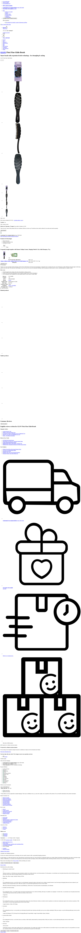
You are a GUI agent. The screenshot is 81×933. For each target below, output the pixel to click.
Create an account (6, 32)
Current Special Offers (7, 821)
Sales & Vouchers (6, 801)
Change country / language (14, 837)
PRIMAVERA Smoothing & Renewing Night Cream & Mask (14, 444)
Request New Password (7, 811)
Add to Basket (3, 230)
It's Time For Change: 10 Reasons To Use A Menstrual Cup (14, 433)
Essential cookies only (8, 862)
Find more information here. (5, 751)
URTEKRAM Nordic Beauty (8, 440)
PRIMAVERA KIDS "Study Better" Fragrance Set (12, 443)
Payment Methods (6, 800)
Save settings (3, 930)
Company (5, 848)
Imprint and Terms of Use (7, 841)
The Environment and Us (7, 820)
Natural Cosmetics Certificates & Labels (10, 819)
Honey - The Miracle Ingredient (9, 435)
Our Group (5, 828)
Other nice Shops (6, 849)
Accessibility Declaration (7, 845)
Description (3, 264)
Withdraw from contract (4, 851)
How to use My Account (7, 805)
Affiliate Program (6, 822)
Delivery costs (8, 13)
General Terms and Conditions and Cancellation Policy (13, 844)
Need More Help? (6, 803)
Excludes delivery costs (18, 220)
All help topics (8, 17)
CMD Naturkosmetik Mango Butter (9, 442)
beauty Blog (5, 817)
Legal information (4, 288)
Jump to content (6, 2)
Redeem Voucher (6, 813)
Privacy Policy (5, 843)
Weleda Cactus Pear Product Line (9, 432)
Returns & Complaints (7, 799)
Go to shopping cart (6, 3)
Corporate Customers (7, 804)
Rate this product (4, 423)
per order (9, 8)
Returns (6, 12)
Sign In (4, 809)
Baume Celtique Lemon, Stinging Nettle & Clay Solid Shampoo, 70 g (14, 261)
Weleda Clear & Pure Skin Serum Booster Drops (12, 449)
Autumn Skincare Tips (7, 431)
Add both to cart (3, 263)
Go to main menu (6, 1)
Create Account (6, 810)
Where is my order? (9, 11)
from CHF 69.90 (13, 7)
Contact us (7, 16)
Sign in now (5, 28)
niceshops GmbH (9, 839)
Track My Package (6, 812)
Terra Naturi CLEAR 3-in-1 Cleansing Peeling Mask (13, 441)
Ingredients (5, 818)
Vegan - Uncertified (12, 285)
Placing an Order (6, 797)
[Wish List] (4, 34)
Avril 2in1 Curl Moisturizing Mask (9, 450)
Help (4, 10)
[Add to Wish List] (0, 231)
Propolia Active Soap (7, 451)
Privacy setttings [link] (6, 846)
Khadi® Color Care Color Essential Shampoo (11, 452)
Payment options (8, 15)
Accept (2, 862)
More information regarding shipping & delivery (9, 236)
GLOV (3, 52)
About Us (5, 826)
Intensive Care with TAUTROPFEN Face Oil (11, 434)
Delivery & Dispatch (7, 798)
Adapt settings (16, 862)
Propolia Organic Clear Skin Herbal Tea (10, 453)
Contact (4, 829)
